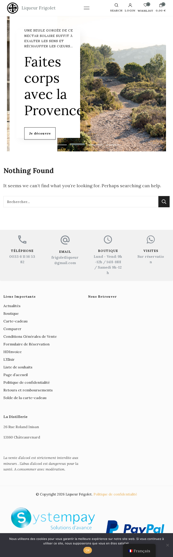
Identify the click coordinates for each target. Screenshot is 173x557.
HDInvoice (12, 351)
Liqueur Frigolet (39, 8)
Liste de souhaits (17, 367)
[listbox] (86, 83)
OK (88, 550)
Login (130, 10)
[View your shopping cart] (160, 6)
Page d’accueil (15, 374)
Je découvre (37, 133)
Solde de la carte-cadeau (24, 397)
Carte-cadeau (15, 321)
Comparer (12, 328)
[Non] (167, 545)
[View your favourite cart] (145, 6)
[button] (59, 144)
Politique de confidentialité (26, 382)
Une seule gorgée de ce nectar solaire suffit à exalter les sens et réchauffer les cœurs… (46, 38)
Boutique (11, 313)
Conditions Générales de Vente (30, 336)
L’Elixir (9, 359)
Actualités (11, 306)
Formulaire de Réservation (26, 344)
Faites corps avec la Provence (51, 86)
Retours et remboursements (28, 390)
